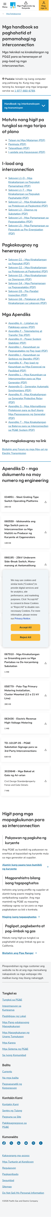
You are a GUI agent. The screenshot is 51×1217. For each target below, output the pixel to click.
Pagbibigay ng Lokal (14, 1016)
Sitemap (7, 1186)
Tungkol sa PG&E (12, 999)
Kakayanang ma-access (15, 1155)
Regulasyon (9, 1168)
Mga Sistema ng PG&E (15, 1049)
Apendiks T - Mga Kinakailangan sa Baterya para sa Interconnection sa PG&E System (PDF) (28, 426)
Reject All (25, 637)
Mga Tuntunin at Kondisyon (18, 1161)
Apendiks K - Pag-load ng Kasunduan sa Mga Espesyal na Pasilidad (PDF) (26, 366)
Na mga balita (10, 1077)
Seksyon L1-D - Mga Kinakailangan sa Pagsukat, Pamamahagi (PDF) (24, 182)
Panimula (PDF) (17, 144)
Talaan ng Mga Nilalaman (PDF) (26, 140)
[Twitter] (11, 1143)
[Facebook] (4, 1143)
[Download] (45, 502)
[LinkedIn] (18, 1143)
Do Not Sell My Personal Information (23, 1193)
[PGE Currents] (40, 1143)
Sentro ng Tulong (12, 1110)
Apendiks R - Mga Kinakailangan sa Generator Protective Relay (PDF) (27, 398)
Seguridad (8, 1180)
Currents (7, 1071)
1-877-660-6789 (24, 90)
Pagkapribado (10, 1174)
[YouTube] (26, 1143)
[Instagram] (33, 1143)
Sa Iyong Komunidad (14, 1055)
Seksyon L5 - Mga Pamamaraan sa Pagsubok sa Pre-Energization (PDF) (28, 229)
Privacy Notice (22, 618)
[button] (4, 5)
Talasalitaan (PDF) (19, 148)
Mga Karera (9, 1042)
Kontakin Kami (10, 1104)
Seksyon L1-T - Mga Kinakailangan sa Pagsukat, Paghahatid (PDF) (24, 194)
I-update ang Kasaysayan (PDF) (26, 152)
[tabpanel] (25, 285)
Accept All (26, 627)
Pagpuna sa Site (11, 1116)
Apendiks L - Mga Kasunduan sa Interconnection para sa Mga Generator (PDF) (27, 378)
